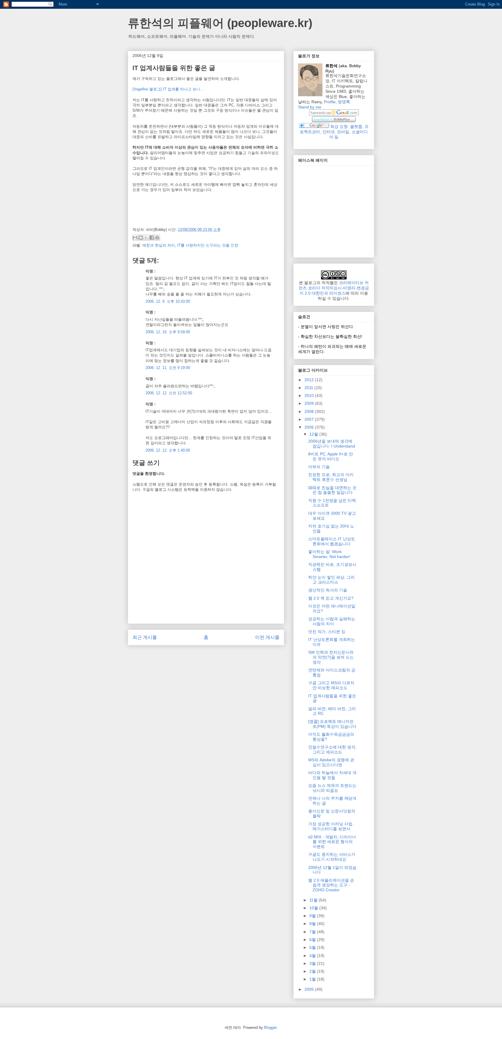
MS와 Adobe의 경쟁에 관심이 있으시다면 (331, 762)
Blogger (270, 1027)
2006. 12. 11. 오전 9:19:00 (168, 368)
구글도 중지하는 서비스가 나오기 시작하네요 (331, 857)
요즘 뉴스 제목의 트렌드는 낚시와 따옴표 (332, 788)
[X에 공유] (146, 237)
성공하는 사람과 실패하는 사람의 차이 (331, 621)
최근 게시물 (144, 637)
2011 (309, 387)
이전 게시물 (267, 637)
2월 (313, 971)
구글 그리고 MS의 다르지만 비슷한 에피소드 (331, 685)
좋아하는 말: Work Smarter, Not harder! (329, 554)
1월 (313, 979)
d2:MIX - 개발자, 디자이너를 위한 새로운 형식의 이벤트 (332, 842)
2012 (309, 379)
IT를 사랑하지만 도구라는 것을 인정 (207, 245)
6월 (313, 939)
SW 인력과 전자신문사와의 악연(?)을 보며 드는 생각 (331, 657)
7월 (313, 931)
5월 (313, 947)
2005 (309, 989)
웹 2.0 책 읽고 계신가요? (331, 598)
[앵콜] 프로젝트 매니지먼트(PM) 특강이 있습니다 (332, 724)
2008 (309, 411)
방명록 (344, 101)
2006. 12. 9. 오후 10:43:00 (168, 301)
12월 (314, 434)
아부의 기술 (319, 466)
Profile (330, 101)
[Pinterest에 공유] (157, 237)
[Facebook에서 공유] (152, 237)
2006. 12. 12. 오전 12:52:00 (169, 393)
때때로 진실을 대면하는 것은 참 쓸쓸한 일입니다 (332, 490)
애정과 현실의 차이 (158, 245)
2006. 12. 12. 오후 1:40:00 (168, 450)
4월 (313, 955)
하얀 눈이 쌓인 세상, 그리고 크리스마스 (331, 579)
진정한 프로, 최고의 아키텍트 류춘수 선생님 (331, 477)
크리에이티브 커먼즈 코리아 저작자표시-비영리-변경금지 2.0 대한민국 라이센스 (334, 287)
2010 (309, 395)
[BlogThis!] (141, 237)
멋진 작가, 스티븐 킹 (326, 631)
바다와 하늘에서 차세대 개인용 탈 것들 (332, 775)
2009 (309, 403)
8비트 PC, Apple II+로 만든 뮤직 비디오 (330, 456)
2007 (309, 419)
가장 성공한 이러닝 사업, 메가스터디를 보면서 (331, 826)
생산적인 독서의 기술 (327, 590)
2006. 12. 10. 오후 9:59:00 (168, 332)
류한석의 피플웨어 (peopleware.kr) (220, 23)
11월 (314, 900)
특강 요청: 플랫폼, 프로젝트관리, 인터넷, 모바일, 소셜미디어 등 (334, 131)
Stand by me (309, 107)
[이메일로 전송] (135, 237)
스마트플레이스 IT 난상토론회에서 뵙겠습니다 (331, 541)
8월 (313, 923)
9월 (313, 915)
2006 (309, 427)
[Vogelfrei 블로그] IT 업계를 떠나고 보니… (168, 89)
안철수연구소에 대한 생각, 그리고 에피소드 (332, 749)
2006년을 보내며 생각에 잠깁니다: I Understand (331, 443)
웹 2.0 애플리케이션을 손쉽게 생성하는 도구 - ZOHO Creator (331, 885)
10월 (314, 908)
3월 (313, 963)
